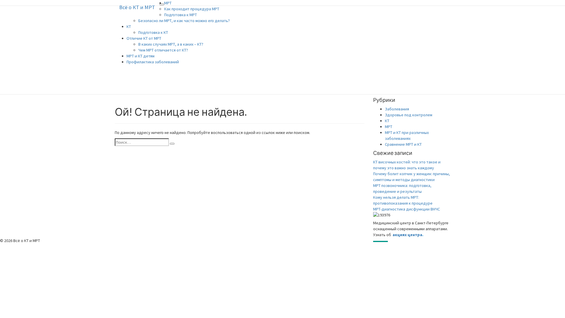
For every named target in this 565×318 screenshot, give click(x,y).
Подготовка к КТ (153, 32)
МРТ (168, 3)
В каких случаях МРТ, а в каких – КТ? (170, 44)
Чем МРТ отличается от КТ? (163, 50)
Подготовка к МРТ (180, 14)
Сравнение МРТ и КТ (403, 144)
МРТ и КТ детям (140, 56)
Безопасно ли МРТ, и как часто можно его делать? (184, 20)
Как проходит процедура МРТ (191, 8)
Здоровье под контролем (408, 114)
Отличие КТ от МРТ (144, 38)
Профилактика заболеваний (153, 61)
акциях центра (407, 234)
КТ (129, 26)
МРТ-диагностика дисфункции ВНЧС (406, 209)
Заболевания (397, 109)
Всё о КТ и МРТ (137, 7)
